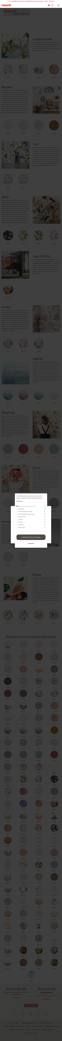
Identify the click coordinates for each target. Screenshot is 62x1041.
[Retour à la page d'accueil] (6, 5)
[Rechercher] (52, 5)
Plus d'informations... (37, 498)
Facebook (20, 524)
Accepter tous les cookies (31, 537)
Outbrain (20, 519)
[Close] (49, 508)
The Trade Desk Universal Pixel (26, 514)
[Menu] (58, 5)
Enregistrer (31, 543)
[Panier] (55, 4)
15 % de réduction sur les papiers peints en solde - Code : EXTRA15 (31, 1)
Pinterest (20, 522)
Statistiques (21, 508)
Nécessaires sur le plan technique (27, 506)
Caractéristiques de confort (25, 511)
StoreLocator (21, 527)
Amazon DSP (21, 516)
